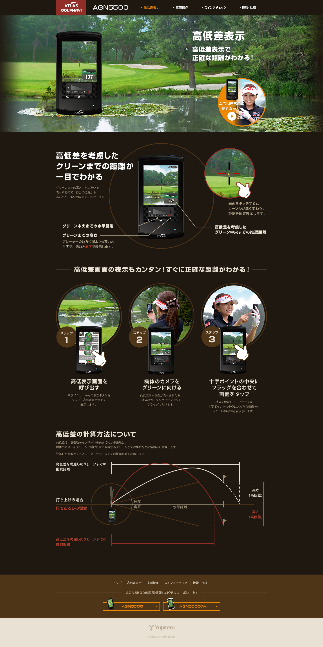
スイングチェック (214, 7)
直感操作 (180, 7)
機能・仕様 (248, 7)
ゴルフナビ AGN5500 (110, 7)
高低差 (150, 7)
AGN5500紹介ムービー (242, 103)
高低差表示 (134, 582)
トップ (117, 582)
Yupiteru (161, 629)
